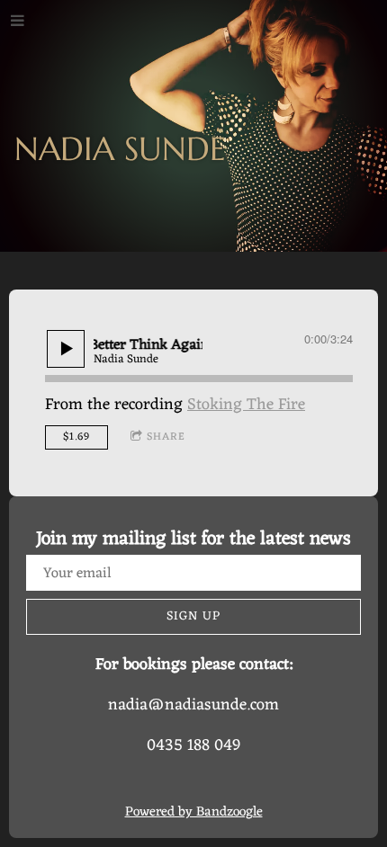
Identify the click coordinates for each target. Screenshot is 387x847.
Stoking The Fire (246, 404)
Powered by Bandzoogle (194, 812)
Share (166, 437)
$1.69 (76, 437)
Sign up (193, 616)
